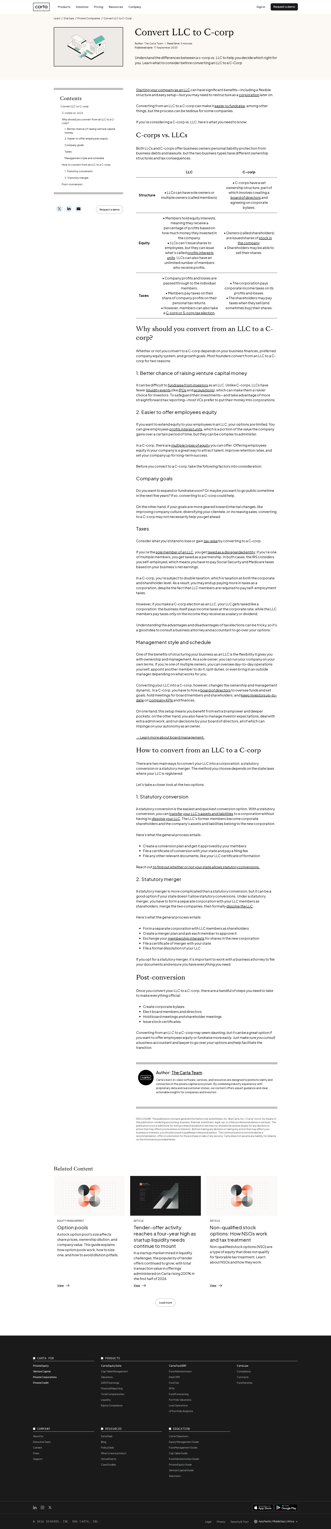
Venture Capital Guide (181, 1470)
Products (64, 7)
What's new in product (113, 1453)
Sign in (261, 7)
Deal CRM (174, 1377)
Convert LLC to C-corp (75, 106)
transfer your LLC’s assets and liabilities (201, 813)
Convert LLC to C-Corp (118, 18)
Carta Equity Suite (111, 1365)
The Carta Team (187, 1072)
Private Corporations (45, 1377)
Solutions (82, 7)
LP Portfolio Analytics (181, 1411)
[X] (50, 1507)
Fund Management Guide (183, 1447)
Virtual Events (108, 1458)
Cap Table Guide (178, 1453)
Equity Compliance (111, 1405)
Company (134, 7)
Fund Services (244, 1382)
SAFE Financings (110, 1382)
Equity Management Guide (184, 1441)
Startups (69, 18)
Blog (103, 1441)
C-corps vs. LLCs (72, 112)
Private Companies (88, 18)
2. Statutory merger (77, 177)
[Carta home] (41, 7)
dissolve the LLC (239, 906)
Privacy (221, 1521)
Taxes (68, 151)
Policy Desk (107, 1447)
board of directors (245, 197)
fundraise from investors (188, 385)
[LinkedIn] (35, 1507)
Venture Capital (42, 1371)
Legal (208, 1521)
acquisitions (204, 390)
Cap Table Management (114, 1371)
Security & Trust (240, 1521)
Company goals (74, 145)
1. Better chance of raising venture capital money (90, 130)
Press (36, 1453)
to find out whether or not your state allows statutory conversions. (206, 867)
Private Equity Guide (180, 1464)
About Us (38, 1436)
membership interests (186, 938)
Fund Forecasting (179, 1394)
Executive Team (42, 1441)
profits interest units (185, 429)
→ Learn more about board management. (170, 737)
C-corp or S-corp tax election (190, 313)
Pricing (98, 7)
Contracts (243, 1377)
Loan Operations (178, 1405)
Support (38, 1458)
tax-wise (211, 541)
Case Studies (108, 1464)
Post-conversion (72, 184)
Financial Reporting (112, 1388)
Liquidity (106, 1399)
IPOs (182, 390)
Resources (116, 7)
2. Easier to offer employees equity (86, 138)
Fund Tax (174, 1382)
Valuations (107, 1377)
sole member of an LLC (174, 552)
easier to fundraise (229, 106)
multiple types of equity (190, 445)
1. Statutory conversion (79, 171)
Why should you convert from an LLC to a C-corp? (88, 121)
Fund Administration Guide (184, 1458)
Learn (57, 18)
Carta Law (242, 1365)
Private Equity (41, 1365)
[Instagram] (42, 1507)
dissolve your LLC (166, 818)
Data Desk (107, 1436)
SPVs (172, 1388)
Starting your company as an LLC (163, 90)
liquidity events (158, 390)
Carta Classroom (178, 1436)
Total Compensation (112, 1394)
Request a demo (284, 6)
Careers (37, 1447)
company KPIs (161, 700)
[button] (109, 209)
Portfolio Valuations (180, 1399)
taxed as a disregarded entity (231, 552)
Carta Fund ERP (177, 1365)
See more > (175, 1475)
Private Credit (41, 1382)
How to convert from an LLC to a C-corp (86, 164)
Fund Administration (180, 1371)
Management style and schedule (84, 158)
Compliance (244, 1371)
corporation (249, 95)
